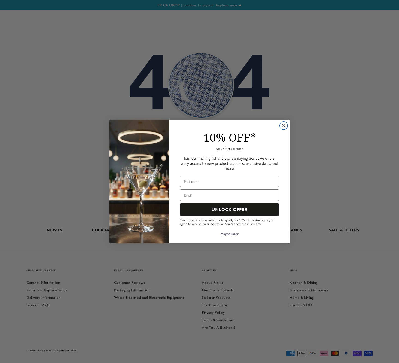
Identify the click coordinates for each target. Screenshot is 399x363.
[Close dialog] (284, 126)
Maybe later (230, 234)
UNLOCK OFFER (230, 209)
